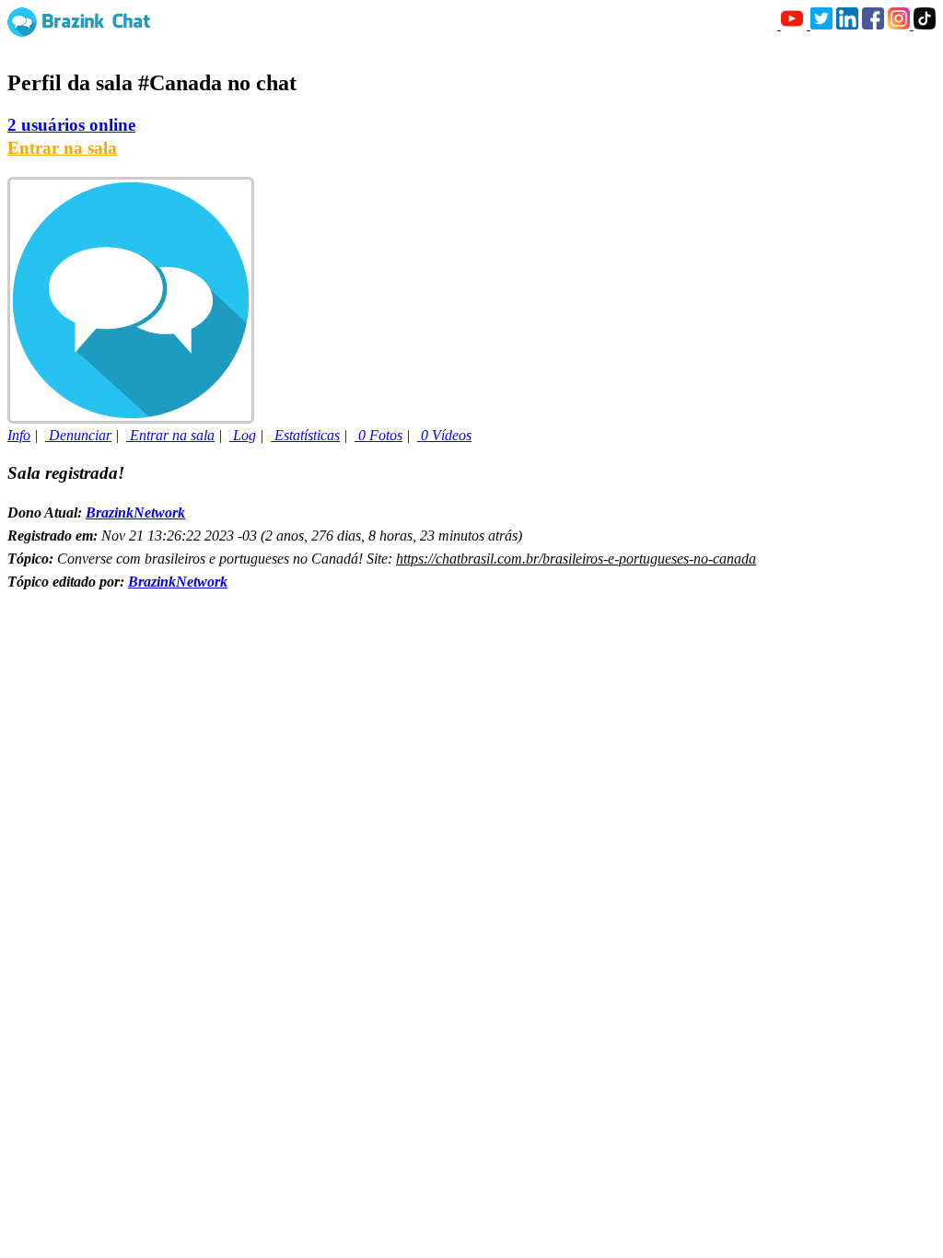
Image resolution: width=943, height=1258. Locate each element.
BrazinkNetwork (135, 512)
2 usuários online (71, 124)
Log (242, 435)
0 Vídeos (444, 435)
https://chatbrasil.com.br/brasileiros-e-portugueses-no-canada (576, 558)
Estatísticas (305, 435)
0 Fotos (378, 435)
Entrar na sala (62, 147)
